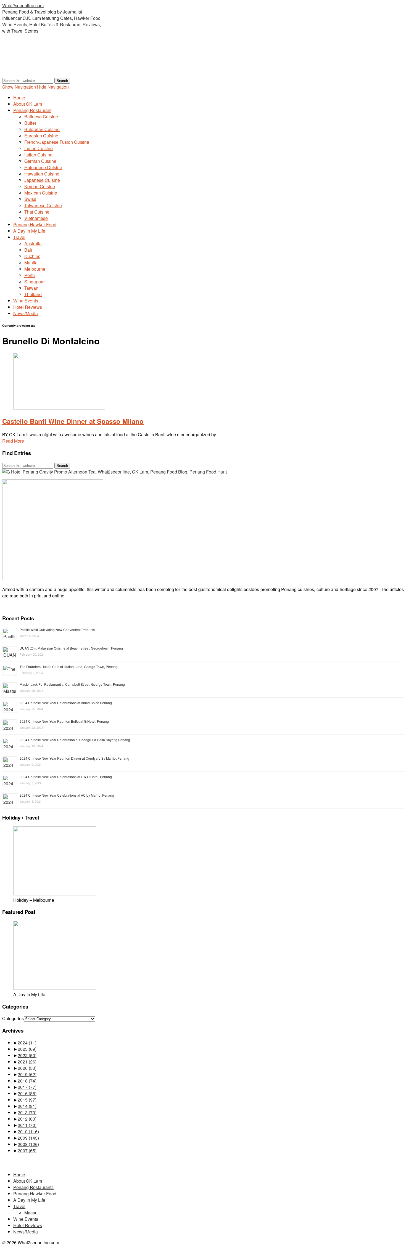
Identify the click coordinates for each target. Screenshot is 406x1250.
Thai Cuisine (36, 212)
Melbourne (34, 269)
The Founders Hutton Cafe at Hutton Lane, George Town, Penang (69, 666)
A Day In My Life (29, 231)
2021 (27, 1061)
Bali (28, 250)
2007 (27, 1150)
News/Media (25, 313)
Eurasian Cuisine (41, 135)
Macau (31, 1212)
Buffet (30, 123)
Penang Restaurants (33, 1187)
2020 (27, 1068)
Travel (19, 237)
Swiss (30, 199)
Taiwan (31, 288)
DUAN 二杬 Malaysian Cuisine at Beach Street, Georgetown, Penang (71, 648)
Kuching (32, 256)
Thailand (33, 294)
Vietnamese (36, 218)
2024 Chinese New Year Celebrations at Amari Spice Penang (66, 702)
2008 (28, 1144)
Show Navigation (19, 87)
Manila (31, 262)
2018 (27, 1081)
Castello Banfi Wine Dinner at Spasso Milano (73, 421)
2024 (27, 1042)
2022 (27, 1055)
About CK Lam (27, 104)
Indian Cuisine (38, 148)
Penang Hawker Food (34, 224)
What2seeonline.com (23, 5)
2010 (28, 1131)
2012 (27, 1119)
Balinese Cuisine (41, 116)
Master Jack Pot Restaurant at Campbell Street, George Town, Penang (72, 684)
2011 (27, 1125)
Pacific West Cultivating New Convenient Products (57, 629)
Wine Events (25, 300)
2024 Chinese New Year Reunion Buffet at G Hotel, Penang (64, 721)
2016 (27, 1093)
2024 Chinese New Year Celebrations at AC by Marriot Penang (67, 795)
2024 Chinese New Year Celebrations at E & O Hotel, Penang (66, 776)
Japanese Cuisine (42, 180)
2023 (27, 1049)
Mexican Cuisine (40, 193)
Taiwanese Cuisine (43, 205)
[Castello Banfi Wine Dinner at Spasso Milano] (59, 408)
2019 (27, 1074)
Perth (29, 275)
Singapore (34, 281)
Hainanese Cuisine (43, 167)
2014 (27, 1106)
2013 (27, 1112)
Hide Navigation (53, 87)
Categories (13, 1018)
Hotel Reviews (27, 307)
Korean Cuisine (39, 186)
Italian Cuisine (38, 154)
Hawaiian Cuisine (41, 174)
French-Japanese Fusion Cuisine (56, 142)
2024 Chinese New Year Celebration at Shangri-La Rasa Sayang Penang (75, 739)
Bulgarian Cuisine (42, 129)
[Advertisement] (102, 63)
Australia (33, 243)
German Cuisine (40, 161)
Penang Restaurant (32, 110)
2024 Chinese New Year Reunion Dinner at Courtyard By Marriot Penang (74, 758)
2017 (27, 1087)
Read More (13, 441)
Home (19, 97)
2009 (28, 1138)
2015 (27, 1100)
